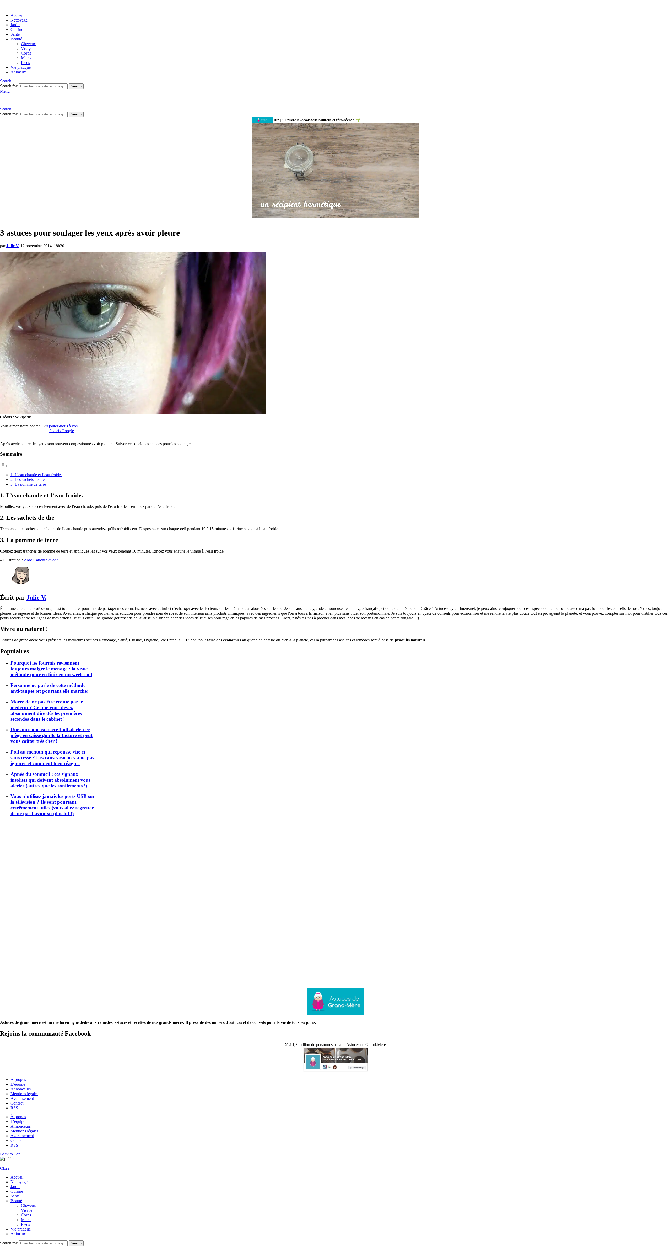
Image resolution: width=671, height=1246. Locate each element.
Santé (15, 34)
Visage (26, 48)
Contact (16, 1103)
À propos (18, 1079)
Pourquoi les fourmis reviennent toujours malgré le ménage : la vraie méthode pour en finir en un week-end (51, 668)
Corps (26, 53)
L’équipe (17, 1084)
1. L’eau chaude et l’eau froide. (36, 475)
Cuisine (16, 29)
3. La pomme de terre (28, 484)
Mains (26, 58)
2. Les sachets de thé (27, 479)
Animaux (18, 72)
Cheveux (28, 43)
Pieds (25, 62)
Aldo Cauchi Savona (41, 560)
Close (4, 1168)
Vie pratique (20, 67)
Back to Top (10, 1154)
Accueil (16, 15)
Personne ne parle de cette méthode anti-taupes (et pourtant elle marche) (49, 688)
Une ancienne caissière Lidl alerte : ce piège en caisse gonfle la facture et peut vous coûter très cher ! (51, 735)
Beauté (16, 39)
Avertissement (22, 1098)
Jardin (15, 25)
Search (76, 86)
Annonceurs (20, 1089)
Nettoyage (19, 20)
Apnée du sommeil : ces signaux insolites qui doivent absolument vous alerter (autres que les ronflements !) (50, 779)
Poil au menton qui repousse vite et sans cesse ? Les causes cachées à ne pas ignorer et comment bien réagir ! (52, 757)
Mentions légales (24, 1093)
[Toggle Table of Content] (4, 466)
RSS (14, 1108)
